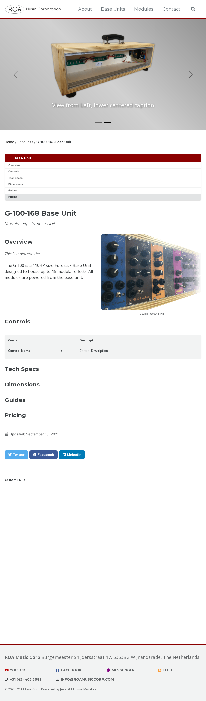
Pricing (12, 196)
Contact (171, 9)
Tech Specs (15, 177)
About (85, 9)
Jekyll (63, 689)
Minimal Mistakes (83, 689)
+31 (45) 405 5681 (25, 679)
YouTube (18, 670)
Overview (14, 165)
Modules (143, 9)
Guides (12, 190)
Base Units (113, 9)
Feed (167, 670)
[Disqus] (103, 547)
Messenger (123, 670)
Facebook (71, 670)
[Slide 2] (107, 123)
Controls (13, 171)
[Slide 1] (98, 123)
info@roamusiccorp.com (87, 679)
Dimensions (15, 184)
